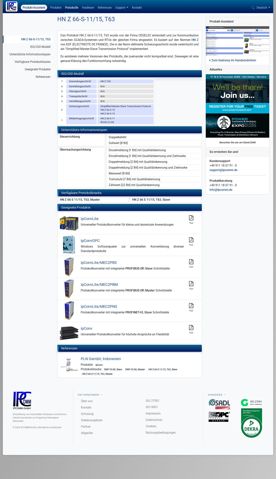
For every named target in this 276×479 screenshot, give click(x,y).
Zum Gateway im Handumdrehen (233, 60)
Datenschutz (154, 420)
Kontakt (137, 7)
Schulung (87, 414)
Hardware (88, 7)
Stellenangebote (91, 420)
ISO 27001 (153, 400)
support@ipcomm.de (224, 170)
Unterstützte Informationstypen (30, 54)
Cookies (151, 426)
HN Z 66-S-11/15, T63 (36, 39)
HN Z (195, 40)
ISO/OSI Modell (40, 47)
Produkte (55, 7)
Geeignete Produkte (38, 69)
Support (120, 7)
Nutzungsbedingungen (161, 432)
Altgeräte (87, 433)
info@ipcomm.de (221, 189)
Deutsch (262, 7)
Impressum (153, 413)
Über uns (87, 401)
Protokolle (71, 7)
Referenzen (105, 7)
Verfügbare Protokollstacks (33, 62)
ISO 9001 (152, 407)
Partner (85, 426)
